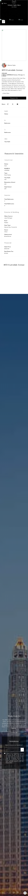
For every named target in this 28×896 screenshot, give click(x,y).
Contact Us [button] (14, 732)
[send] (22, 750)
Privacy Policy (9, 762)
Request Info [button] (14, 98)
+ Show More (5, 93)
